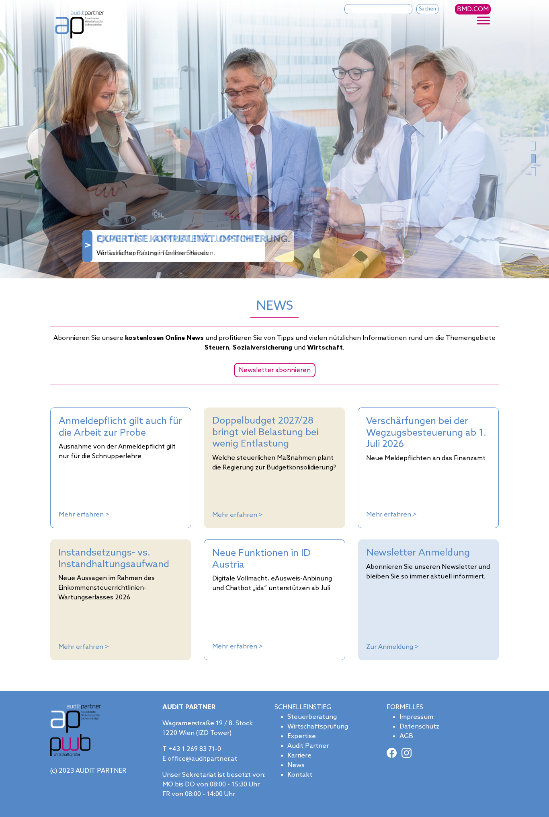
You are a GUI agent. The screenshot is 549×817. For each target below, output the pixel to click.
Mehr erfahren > (84, 515)
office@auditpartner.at (202, 759)
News (296, 765)
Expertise (301, 736)
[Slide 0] (533, 146)
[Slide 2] (533, 171)
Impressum (416, 717)
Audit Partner (308, 746)
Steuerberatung (312, 717)
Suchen (427, 9)
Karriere (299, 755)
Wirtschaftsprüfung (317, 727)
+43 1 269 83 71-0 (194, 749)
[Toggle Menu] (483, 21)
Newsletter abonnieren (275, 370)
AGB (406, 736)
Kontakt (299, 775)
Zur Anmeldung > (392, 647)
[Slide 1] (533, 158)
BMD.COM (473, 9)
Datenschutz (419, 727)
